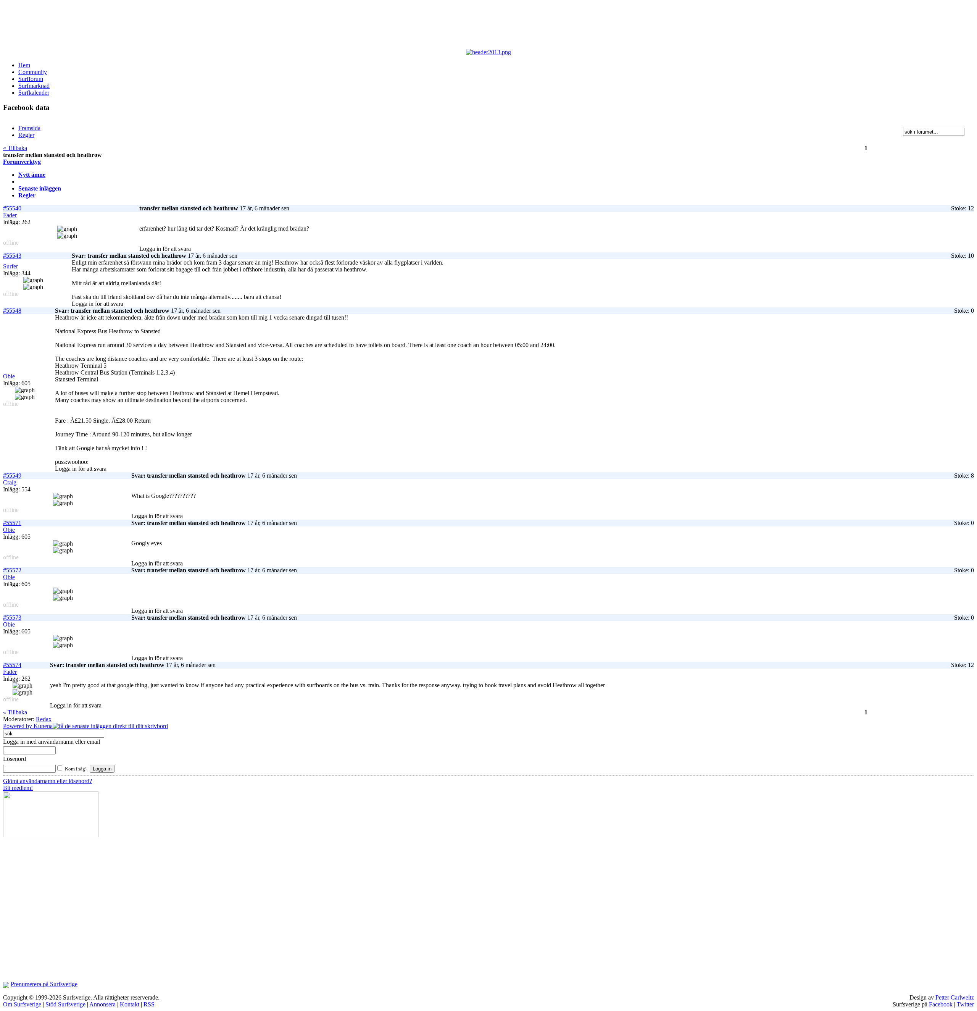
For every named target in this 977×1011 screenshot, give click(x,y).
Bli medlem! (18, 788)
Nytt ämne (31, 174)
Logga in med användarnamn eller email (51, 741)
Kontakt (129, 1004)
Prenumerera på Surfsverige (44, 984)
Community (32, 72)
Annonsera (102, 1004)
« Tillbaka (15, 148)
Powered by (18, 726)
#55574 (12, 665)
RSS (149, 1004)
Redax (44, 719)
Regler (26, 195)
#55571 (12, 523)
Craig (9, 482)
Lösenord (14, 759)
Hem (24, 65)
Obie (9, 376)
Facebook (941, 1004)
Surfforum (30, 79)
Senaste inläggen (39, 188)
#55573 (12, 617)
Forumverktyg (22, 161)
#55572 (12, 570)
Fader (10, 215)
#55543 (12, 255)
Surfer (10, 266)
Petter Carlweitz (954, 997)
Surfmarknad (34, 85)
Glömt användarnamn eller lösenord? (47, 781)
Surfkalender (33, 92)
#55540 (12, 208)
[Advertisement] (190, 26)
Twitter (965, 1004)
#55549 (12, 475)
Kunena (43, 726)
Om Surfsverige (22, 1004)
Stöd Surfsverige (65, 1004)
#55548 (12, 310)
